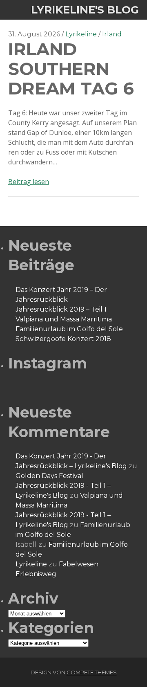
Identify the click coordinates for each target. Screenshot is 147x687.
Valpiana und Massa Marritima (64, 319)
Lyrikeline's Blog (85, 9)
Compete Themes (92, 672)
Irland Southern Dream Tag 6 (71, 68)
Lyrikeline (81, 34)
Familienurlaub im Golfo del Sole (69, 329)
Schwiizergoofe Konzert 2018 (63, 339)
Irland (112, 34)
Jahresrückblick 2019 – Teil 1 (61, 309)
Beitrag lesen (28, 181)
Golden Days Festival (49, 476)
